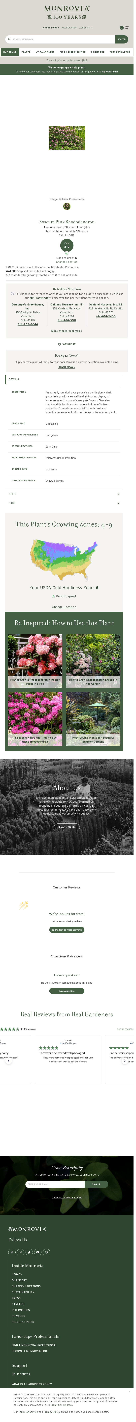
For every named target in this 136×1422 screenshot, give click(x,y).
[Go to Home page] (67, 12)
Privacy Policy (52, 1412)
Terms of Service (28, 1412)
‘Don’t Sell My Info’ (61, 1405)
